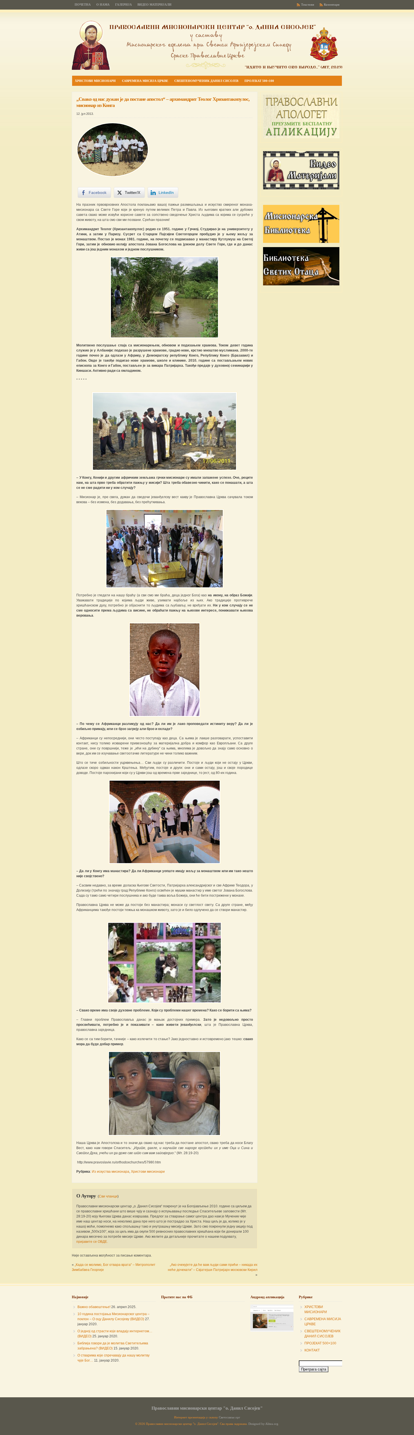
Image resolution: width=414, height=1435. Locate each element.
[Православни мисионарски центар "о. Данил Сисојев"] (207, 69)
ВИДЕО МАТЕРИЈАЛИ (154, 4)
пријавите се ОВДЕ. (92, 1242)
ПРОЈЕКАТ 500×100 (320, 1343)
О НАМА (103, 4)
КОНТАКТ (312, 1350)
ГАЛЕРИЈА (123, 4)
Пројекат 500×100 (259, 80)
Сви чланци (108, 1196)
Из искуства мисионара (110, 1172)
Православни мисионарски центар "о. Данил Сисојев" (207, 1408)
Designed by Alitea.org (263, 1423)
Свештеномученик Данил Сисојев (206, 80)
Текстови (307, 4)
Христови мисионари (95, 80)
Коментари (331, 4)
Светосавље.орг (229, 1417)
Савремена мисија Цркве (145, 80)
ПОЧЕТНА (83, 4)
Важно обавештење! (93, 1307)
